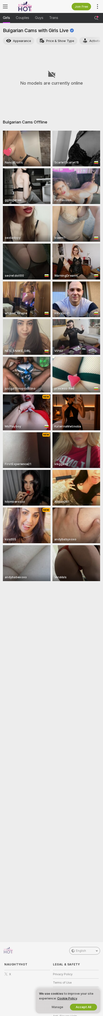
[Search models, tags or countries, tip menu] (96, 18)
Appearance (22, 41)
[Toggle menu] (5, 6)
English (81, 950)
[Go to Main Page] (31, 6)
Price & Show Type (60, 41)
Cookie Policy (67, 998)
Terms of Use (62, 982)
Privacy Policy (63, 974)
